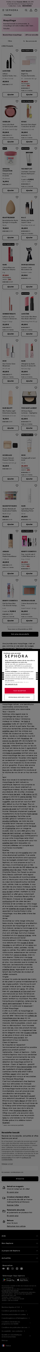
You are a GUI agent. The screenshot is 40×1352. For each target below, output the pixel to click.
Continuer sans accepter (12, 653)
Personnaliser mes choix (19, 697)
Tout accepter (19, 690)
